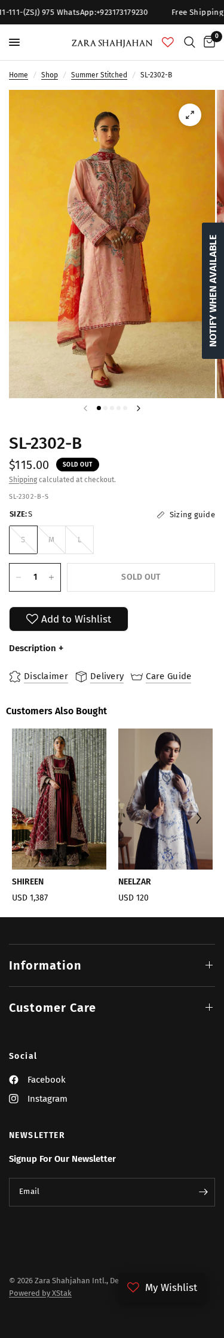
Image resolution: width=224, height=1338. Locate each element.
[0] (207, 42)
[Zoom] (190, 115)
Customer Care (52, 1008)
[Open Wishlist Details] (168, 42)
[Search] (190, 42)
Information (45, 965)
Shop (49, 75)
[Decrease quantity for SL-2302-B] (18, 577)
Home (18, 75)
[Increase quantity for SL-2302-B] (51, 577)
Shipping (23, 480)
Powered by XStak (40, 1293)
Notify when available (213, 291)
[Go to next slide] (198, 819)
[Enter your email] (203, 1192)
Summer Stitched (99, 75)
